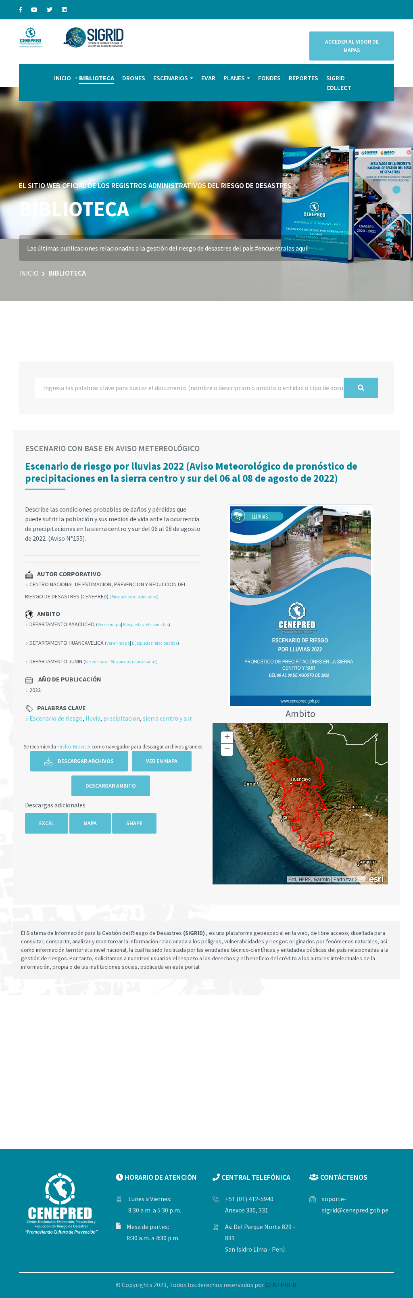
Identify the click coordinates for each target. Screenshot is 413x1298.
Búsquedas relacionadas (146, 624)
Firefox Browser (73, 746)
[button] (396, 190)
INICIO (62, 78)
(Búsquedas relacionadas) (134, 597)
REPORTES (303, 78)
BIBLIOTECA (96, 78)
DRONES (133, 78)
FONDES (269, 78)
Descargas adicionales (55, 805)
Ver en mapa (109, 624)
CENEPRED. (281, 1285)
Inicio (29, 273)
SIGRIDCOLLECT (338, 83)
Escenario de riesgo (56, 718)
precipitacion (121, 718)
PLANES (234, 78)
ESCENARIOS (170, 78)
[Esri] (376, 878)
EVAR (208, 78)
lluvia (93, 718)
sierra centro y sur (167, 718)
